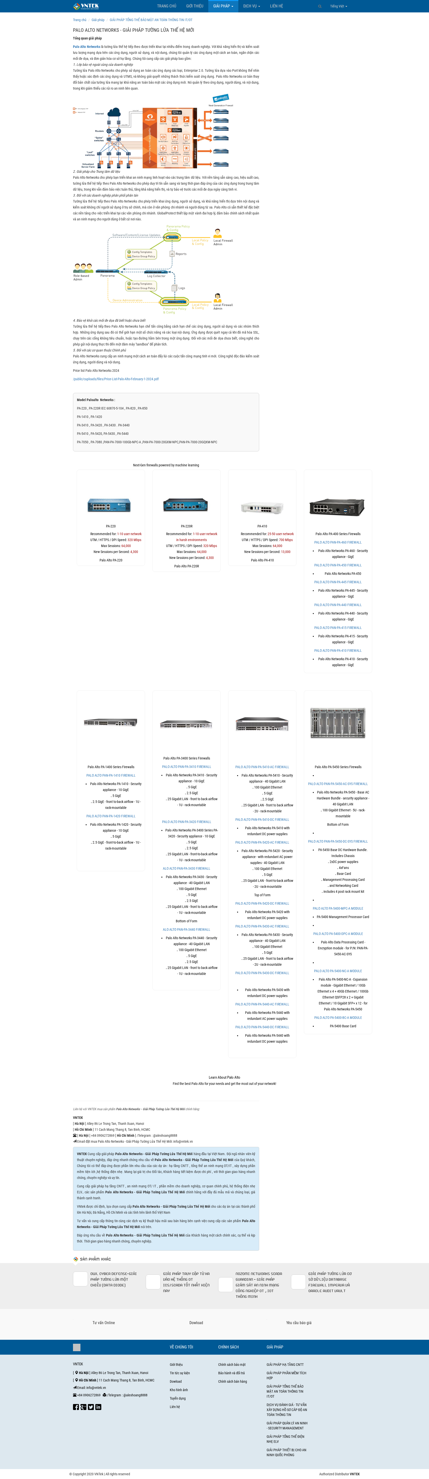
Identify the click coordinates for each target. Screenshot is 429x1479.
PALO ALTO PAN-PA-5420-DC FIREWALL (262, 903)
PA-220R (186, 526)
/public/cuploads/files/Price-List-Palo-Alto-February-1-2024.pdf (116, 379)
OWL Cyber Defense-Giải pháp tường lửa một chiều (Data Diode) (113, 1279)
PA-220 (111, 526)
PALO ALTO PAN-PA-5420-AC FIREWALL (262, 842)
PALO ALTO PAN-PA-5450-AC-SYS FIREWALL (338, 784)
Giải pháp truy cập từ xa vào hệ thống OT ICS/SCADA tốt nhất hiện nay (186, 1281)
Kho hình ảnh (179, 1390)
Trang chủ (166, 6)
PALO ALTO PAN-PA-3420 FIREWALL (186, 822)
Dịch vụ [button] (250, 6)
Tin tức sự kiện (180, 1373)
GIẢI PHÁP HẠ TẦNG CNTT (285, 1365)
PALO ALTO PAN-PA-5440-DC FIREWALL (262, 1027)
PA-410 (262, 526)
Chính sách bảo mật (232, 1365)
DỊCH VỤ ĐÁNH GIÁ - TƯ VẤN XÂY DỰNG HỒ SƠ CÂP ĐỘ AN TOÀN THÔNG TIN (287, 1410)
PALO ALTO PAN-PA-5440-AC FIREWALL (262, 1004)
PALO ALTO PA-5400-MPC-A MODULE (338, 908)
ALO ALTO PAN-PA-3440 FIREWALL (186, 929)
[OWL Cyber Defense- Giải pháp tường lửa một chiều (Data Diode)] (80, 1279)
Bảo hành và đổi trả (231, 1373)
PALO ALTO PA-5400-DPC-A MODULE (338, 934)
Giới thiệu (194, 6)
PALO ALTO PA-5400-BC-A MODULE (338, 1018)
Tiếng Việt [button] (337, 6)
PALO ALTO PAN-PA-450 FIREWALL (338, 565)
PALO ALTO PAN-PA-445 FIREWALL (338, 582)
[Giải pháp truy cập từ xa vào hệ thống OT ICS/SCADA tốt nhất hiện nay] (153, 1281)
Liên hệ (276, 6)
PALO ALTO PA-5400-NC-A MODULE (338, 971)
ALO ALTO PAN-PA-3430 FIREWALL (186, 868)
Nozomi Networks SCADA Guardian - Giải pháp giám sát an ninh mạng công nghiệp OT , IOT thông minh (259, 1284)
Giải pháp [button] (222, 6)
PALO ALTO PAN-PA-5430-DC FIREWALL (262, 973)
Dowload (176, 1381)
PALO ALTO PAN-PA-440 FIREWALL (338, 605)
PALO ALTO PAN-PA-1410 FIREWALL (111, 775)
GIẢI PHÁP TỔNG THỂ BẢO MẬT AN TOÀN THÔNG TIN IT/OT (285, 1391)
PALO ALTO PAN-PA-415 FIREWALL (338, 628)
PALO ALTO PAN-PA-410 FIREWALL (338, 651)
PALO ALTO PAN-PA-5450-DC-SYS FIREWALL (338, 841)
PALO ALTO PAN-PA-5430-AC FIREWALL (262, 926)
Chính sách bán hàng (232, 1381)
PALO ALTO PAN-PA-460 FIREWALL (338, 542)
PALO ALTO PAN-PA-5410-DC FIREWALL (262, 820)
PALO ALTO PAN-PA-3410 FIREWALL (186, 767)
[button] (320, 6)
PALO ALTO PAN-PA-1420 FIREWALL (111, 816)
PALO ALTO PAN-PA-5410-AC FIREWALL (262, 767)
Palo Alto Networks (86, 47)
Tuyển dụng (178, 1398)
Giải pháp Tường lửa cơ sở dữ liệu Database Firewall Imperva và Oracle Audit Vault (330, 1281)
